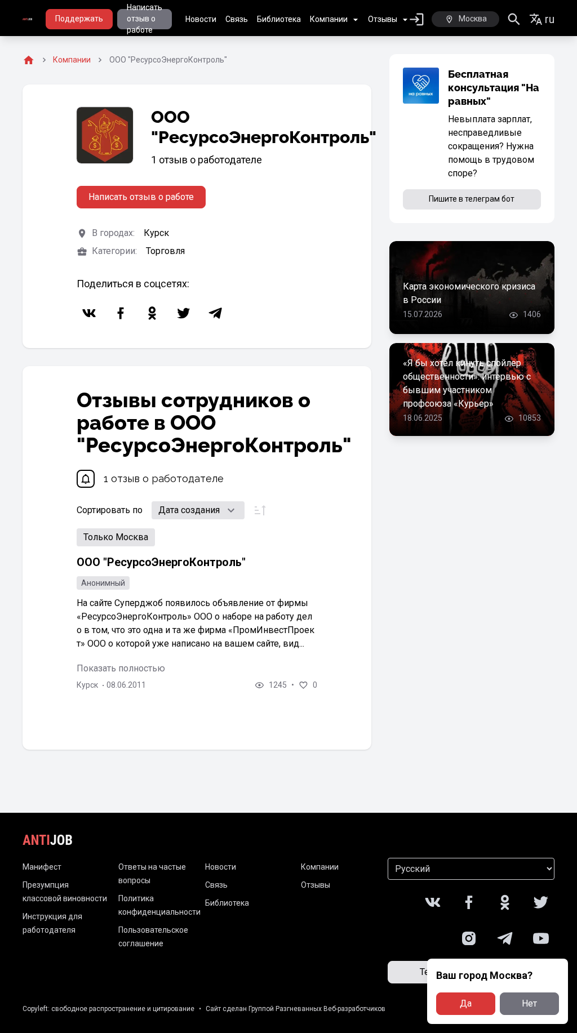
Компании (329, 19)
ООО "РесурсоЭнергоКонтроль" (161, 562)
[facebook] (120, 313)
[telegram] (215, 313)
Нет (529, 1003)
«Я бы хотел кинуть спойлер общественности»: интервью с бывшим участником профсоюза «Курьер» (467, 383)
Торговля (165, 251)
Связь (236, 19)
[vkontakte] (89, 313)
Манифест (42, 866)
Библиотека (279, 19)
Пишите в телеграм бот (471, 198)
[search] (514, 19)
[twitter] (183, 313)
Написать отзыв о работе (144, 19)
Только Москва (115, 537)
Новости (200, 19)
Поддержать (79, 18)
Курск (156, 233)
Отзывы (382, 19)
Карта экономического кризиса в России (469, 293)
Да (466, 1003)
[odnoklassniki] (152, 313)
